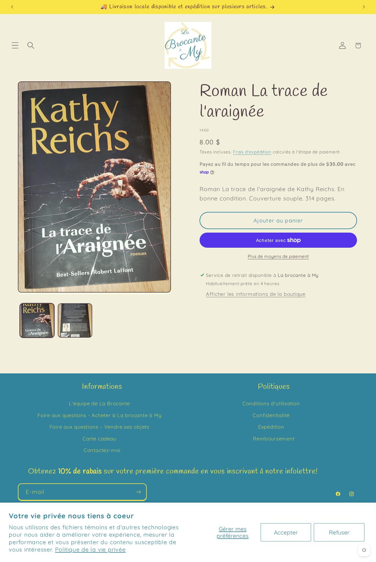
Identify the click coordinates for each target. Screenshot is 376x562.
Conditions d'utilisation (271, 403)
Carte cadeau (99, 439)
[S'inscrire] (138, 492)
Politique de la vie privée (90, 549)
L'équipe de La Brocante (99, 403)
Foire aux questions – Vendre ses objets (99, 427)
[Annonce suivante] (364, 7)
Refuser (339, 532)
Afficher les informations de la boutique (256, 294)
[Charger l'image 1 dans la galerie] (37, 320)
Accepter (286, 532)
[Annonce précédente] (12, 7)
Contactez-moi (102, 450)
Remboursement (274, 439)
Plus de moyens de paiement (278, 256)
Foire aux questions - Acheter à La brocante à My (99, 415)
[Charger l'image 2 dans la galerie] (75, 320)
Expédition (271, 427)
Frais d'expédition (252, 152)
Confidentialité (271, 415)
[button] (15, 45)
